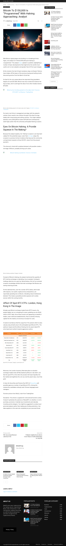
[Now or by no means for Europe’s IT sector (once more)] (47, 53)
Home (4, 4)
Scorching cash (54, 40)
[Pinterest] (22, 25)
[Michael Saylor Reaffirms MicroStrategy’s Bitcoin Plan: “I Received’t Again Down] (47, 34)
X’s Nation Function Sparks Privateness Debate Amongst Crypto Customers (57, 19)
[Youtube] (62, 1)
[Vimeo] (60, 1)
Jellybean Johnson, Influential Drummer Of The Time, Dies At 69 (56, 47)
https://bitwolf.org (20, 448)
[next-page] (7, 482)
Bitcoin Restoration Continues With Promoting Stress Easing (22, 475)
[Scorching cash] (47, 42)
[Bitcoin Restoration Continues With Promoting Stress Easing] (23, 468)
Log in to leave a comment (10, 491)
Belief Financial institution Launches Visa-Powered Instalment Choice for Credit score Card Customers (57, 27)
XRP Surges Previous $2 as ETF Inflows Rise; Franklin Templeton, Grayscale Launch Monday (56, 74)
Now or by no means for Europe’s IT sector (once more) (56, 54)
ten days (30, 136)
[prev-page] (4, 482)
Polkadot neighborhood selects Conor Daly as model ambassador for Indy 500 (33, 436)
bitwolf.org (9, 21)
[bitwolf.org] (4, 21)
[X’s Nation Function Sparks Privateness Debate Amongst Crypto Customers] (9, 468)
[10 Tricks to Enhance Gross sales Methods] (47, 13)
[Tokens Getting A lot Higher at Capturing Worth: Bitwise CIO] (36, 468)
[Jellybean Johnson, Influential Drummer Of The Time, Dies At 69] (47, 47)
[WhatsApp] (26, 25)
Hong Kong (33, 383)
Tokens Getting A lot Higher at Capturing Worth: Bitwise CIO (36, 475)
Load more (53, 81)
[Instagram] (55, 1)
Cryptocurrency (10, 4)
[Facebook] (53, 1)
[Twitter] (57, 1)
